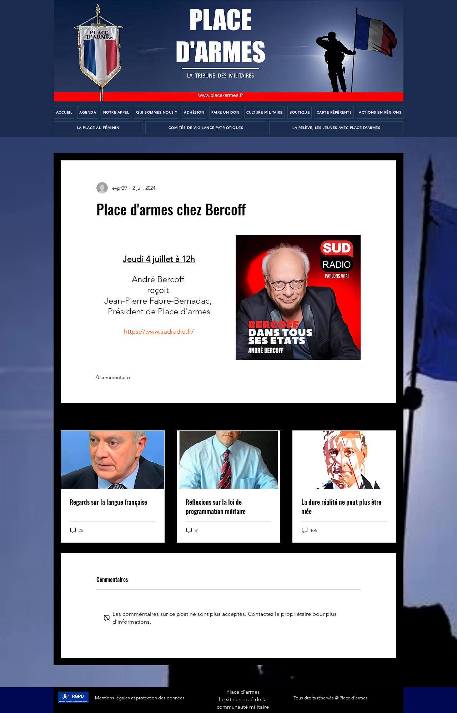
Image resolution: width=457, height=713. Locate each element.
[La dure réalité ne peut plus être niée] (344, 460)
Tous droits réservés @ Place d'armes (330, 697)
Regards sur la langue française (108, 502)
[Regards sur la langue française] (112, 460)
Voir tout (386, 417)
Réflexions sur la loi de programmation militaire (216, 506)
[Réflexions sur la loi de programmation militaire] (228, 460)
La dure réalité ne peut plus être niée (341, 506)
